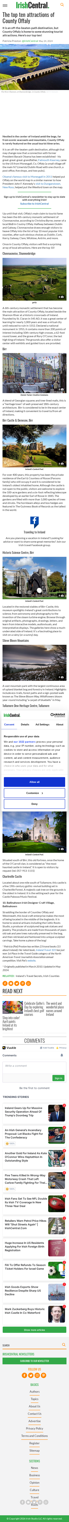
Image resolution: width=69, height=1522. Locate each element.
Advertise (34, 1421)
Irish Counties (51, 975)
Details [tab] (25, 724)
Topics (34, 1399)
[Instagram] (37, 1375)
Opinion (34, 1482)
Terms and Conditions (34, 1436)
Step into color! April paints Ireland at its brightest (11, 1023)
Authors (35, 1391)
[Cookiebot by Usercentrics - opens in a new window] (50, 715)
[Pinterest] (43, 1375)
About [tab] (59, 724)
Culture (34, 1490)
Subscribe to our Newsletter (34, 1361)
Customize (32, 792)
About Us (34, 1406)
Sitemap (34, 1450)
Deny (34, 803)
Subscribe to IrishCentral (34, 203)
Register (34, 1443)
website (31, 960)
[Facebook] (24, 1375)
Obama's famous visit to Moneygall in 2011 (27, 176)
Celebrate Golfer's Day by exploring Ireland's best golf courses (34, 1008)
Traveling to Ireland (34, 532)
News (34, 1468)
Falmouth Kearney (48, 160)
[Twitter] (30, 1375)
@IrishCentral (30, 40)
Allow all (34, 782)
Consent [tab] (9, 724)
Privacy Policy (34, 1428)
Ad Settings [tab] (42, 724)
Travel (35, 1497)
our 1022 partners (25, 741)
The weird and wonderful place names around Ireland (55, 1008)
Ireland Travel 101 (46, 949)
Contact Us (34, 1413)
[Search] (62, 5)
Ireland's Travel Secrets (29, 975)
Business (34, 1475)
